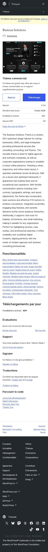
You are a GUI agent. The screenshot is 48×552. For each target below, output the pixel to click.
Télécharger (34, 97)
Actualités (7, 448)
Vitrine (28, 444)
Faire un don (32, 475)
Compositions (31, 457)
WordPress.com (11, 491)
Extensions (30, 453)
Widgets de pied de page (21, 273)
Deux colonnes (34, 293)
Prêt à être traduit (19, 293)
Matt (6, 496)
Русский (28, 380)
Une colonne (35, 280)
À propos (7, 444)
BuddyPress (10, 505)
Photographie (8, 283)
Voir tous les (40, 330)
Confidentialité (9, 457)
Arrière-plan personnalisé (18, 260)
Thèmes (6, 12)
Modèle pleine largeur (20, 276)
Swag (29, 479)
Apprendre (7, 466)
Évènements (31, 470)
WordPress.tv (10, 483)
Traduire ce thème (10, 385)
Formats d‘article (31, 283)
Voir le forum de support (13, 347)
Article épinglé (29, 287)
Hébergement (9, 453)
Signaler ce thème (10, 364)
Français (13, 517)
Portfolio (19, 283)
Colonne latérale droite (12, 287)
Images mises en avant (25, 270)
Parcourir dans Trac (11, 404)
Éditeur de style (21, 266)
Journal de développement (14, 398)
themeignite (12, 36)
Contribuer (30, 466)
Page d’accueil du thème (13, 126)
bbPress (8, 500)
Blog (4, 260)
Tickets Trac (8, 407)
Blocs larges (8, 297)
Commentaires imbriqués (22, 290)
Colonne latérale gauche (18, 280)
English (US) (17, 380)
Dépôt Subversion (10, 401)
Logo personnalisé (24, 263)
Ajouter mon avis (10, 330)
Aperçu (11, 97)
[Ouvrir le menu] (44, 4)
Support (6, 470)
